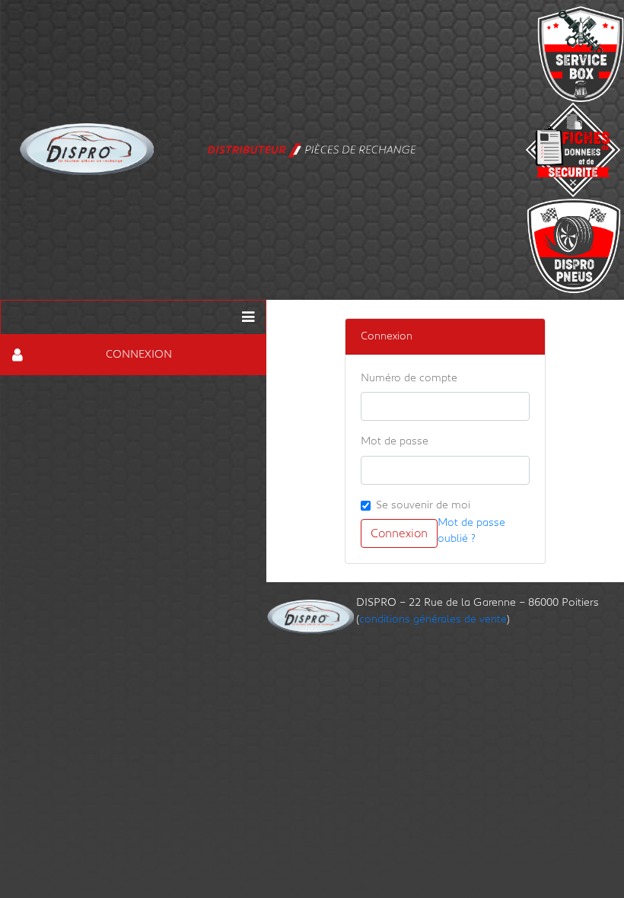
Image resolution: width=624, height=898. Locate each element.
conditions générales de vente (433, 619)
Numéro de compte (409, 378)
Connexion (399, 533)
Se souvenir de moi (423, 505)
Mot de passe (394, 441)
